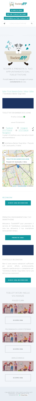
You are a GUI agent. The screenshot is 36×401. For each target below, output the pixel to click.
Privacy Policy (24, 395)
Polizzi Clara (18, 300)
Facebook (9, 128)
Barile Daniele (18, 358)
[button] (18, 166)
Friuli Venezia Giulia (15, 91)
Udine (26, 91)
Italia (4, 91)
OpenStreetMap (22, 186)
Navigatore (6, 133)
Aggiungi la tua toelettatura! (17, 18)
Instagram (24, 128)
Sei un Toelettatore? (16, 14)
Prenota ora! (18, 237)
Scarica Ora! (17, 10)
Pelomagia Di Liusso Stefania (18, 329)
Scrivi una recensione (18, 203)
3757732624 (7, 130)
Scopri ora (18, 320)
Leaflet (14, 186)
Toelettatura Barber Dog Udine (14, 94)
